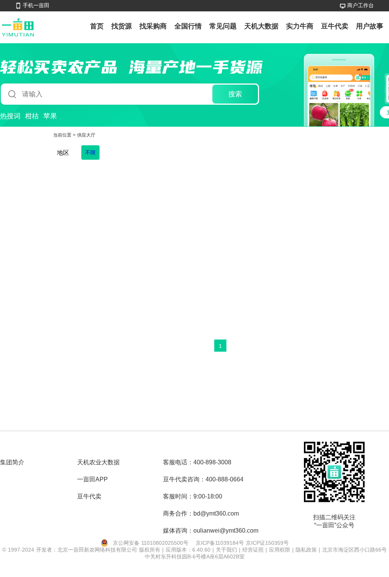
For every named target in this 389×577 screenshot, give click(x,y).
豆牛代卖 (334, 26)
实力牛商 (299, 26)
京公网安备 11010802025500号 (150, 543)
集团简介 (12, 462)
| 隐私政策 (305, 550)
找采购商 (153, 26)
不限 (90, 152)
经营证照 (254, 550)
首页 (97, 26)
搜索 (235, 94)
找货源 (121, 26)
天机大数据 (261, 26)
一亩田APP (92, 479)
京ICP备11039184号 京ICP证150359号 (242, 543)
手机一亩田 (36, 5)
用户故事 (369, 26)
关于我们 (227, 550)
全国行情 (188, 26)
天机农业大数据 (98, 462)
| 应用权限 (279, 550)
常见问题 (223, 26)
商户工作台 (360, 5)
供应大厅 (86, 135)
